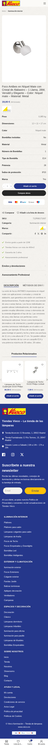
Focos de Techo (11, 541)
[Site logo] (11, 3)
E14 (44, 158)
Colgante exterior (11, 577)
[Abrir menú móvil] (44, 3)
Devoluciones (10, 697)
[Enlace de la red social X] (38, 233)
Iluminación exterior (12, 567)
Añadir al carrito (30, 186)
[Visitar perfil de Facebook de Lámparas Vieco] (3, 455)
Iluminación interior (15, 11)
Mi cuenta (8, 692)
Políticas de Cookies (13, 716)
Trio (44, 179)
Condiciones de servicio (14, 702)
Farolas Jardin (10, 581)
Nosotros (8, 666)
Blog (6, 676)
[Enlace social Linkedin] (45, 233)
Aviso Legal (9, 707)
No (44, 137)
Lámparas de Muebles (13, 640)
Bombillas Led (10, 550)
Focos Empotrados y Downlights (18, 546)
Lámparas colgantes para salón (17, 532)
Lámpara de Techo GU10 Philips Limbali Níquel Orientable (35, 384)
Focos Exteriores (11, 572)
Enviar (35, 490)
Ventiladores (9, 595)
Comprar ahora (24, 193)
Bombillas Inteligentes (13, 555)
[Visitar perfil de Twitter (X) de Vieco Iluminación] (22, 455)
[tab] (11, 285)
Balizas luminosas (12, 586)
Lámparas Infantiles (12, 626)
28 (45, 165)
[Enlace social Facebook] (35, 233)
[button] (13, 396)
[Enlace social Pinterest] (42, 233)
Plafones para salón (12, 527)
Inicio (4, 11)
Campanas (9, 600)
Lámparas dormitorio (13, 621)
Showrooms (9, 671)
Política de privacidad (13, 711)
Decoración (9, 612)
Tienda (7, 662)
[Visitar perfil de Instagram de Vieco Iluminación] (12, 455)
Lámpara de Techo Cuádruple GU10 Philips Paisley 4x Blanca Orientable (13, 387)
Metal (43, 144)
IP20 (44, 172)
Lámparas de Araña (12, 536)
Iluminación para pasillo (14, 636)
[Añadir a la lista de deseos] (19, 364)
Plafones (8, 522)
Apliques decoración (13, 591)
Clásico (7, 617)
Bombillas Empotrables (14, 645)
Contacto (8, 680)
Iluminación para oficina (14, 631)
